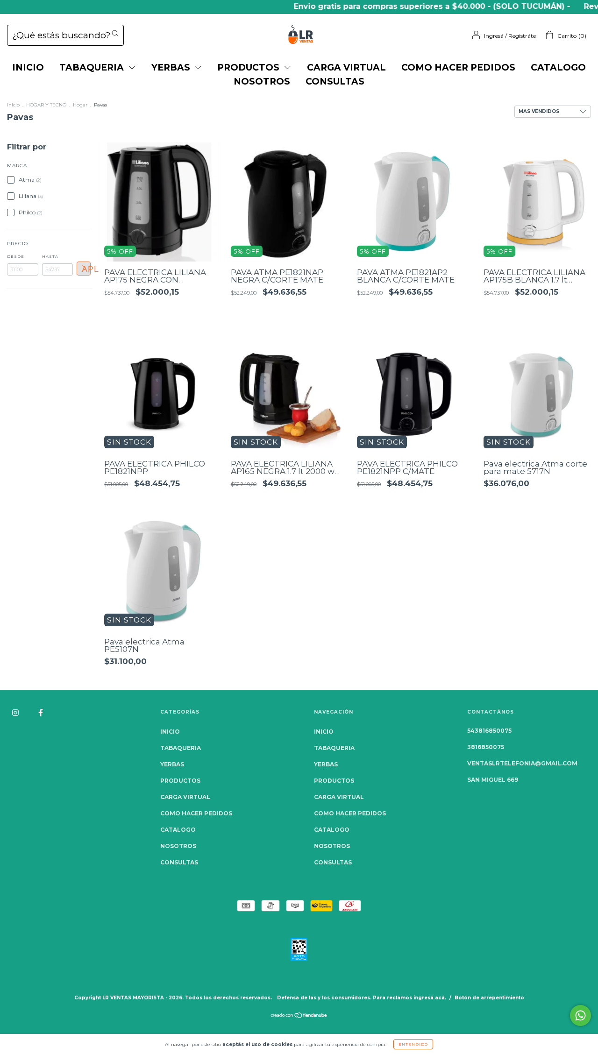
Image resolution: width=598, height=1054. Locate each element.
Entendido (413, 1044)
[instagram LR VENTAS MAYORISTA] (16, 712)
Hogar (80, 105)
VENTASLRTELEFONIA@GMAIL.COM (522, 763)
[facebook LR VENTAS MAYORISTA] (40, 712)
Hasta (50, 256)
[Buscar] (115, 33)
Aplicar (86, 269)
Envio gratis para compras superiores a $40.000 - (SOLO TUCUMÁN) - (411, 6)
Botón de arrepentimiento (489, 998)
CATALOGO (558, 67)
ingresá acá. (429, 998)
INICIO (28, 67)
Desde (15, 256)
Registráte (522, 35)
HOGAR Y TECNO (46, 105)
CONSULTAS (335, 81)
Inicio (13, 105)
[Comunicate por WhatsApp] (580, 1015)
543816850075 (489, 730)
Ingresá (494, 35)
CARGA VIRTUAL (346, 67)
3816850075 (485, 746)
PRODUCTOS (249, 67)
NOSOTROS (262, 81)
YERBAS (171, 67)
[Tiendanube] (299, 1016)
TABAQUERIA (92, 67)
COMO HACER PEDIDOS (458, 67)
